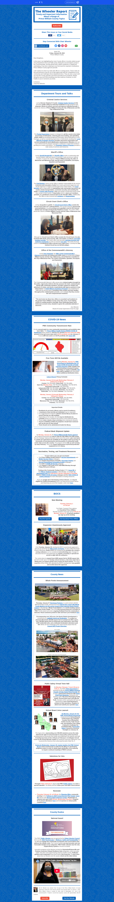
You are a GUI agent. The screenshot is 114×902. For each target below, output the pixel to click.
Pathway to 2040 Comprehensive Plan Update (60, 796)
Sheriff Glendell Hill (46, 155)
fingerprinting (70, 196)
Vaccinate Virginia (67, 460)
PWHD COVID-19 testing (49, 475)
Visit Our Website (69, 898)
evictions (60, 196)
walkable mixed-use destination (57, 618)
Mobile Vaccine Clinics (46, 459)
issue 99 (71, 470)
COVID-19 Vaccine (52, 464)
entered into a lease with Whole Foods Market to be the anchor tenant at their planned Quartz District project (56, 606)
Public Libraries (46, 838)
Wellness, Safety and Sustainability (67, 840)
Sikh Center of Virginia (57, 548)
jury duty (64, 242)
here (71, 483)
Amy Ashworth (48, 253)
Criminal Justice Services (66, 103)
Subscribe (57, 26)
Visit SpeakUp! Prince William (69, 518)
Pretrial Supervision (43, 134)
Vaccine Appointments (68, 457)
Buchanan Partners (56, 603)
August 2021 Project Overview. (57, 626)
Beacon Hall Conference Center (57, 797)
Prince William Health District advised (66, 435)
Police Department (72, 689)
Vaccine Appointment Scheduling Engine (52, 462)
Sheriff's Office (59, 155)
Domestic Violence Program (65, 145)
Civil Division (40, 183)
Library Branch (51, 377)
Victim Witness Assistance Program (56, 288)
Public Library (67, 783)
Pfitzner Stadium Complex (49, 472)
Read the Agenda (44, 518)
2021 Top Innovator (48, 840)
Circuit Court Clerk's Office (63, 205)
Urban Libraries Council (72, 838)
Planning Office (66, 794)
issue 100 (72, 335)
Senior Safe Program (46, 191)
